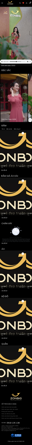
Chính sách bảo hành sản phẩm (9, 407)
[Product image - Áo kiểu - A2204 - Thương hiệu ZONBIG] (13, 270)
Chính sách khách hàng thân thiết (9, 416)
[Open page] (10, 3)
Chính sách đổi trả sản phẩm (8, 413)
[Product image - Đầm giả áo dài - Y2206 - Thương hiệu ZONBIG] (13, 197)
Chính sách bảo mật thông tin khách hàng (11, 418)
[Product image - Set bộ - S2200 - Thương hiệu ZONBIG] (13, 317)
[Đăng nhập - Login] (26, 3)
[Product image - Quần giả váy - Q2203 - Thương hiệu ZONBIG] (13, 364)
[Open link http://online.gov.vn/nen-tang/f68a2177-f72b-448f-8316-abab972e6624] (16, 435)
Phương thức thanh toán (7, 411)
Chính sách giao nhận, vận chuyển (9, 409)
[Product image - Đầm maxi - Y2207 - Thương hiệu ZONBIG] (13, 149)
